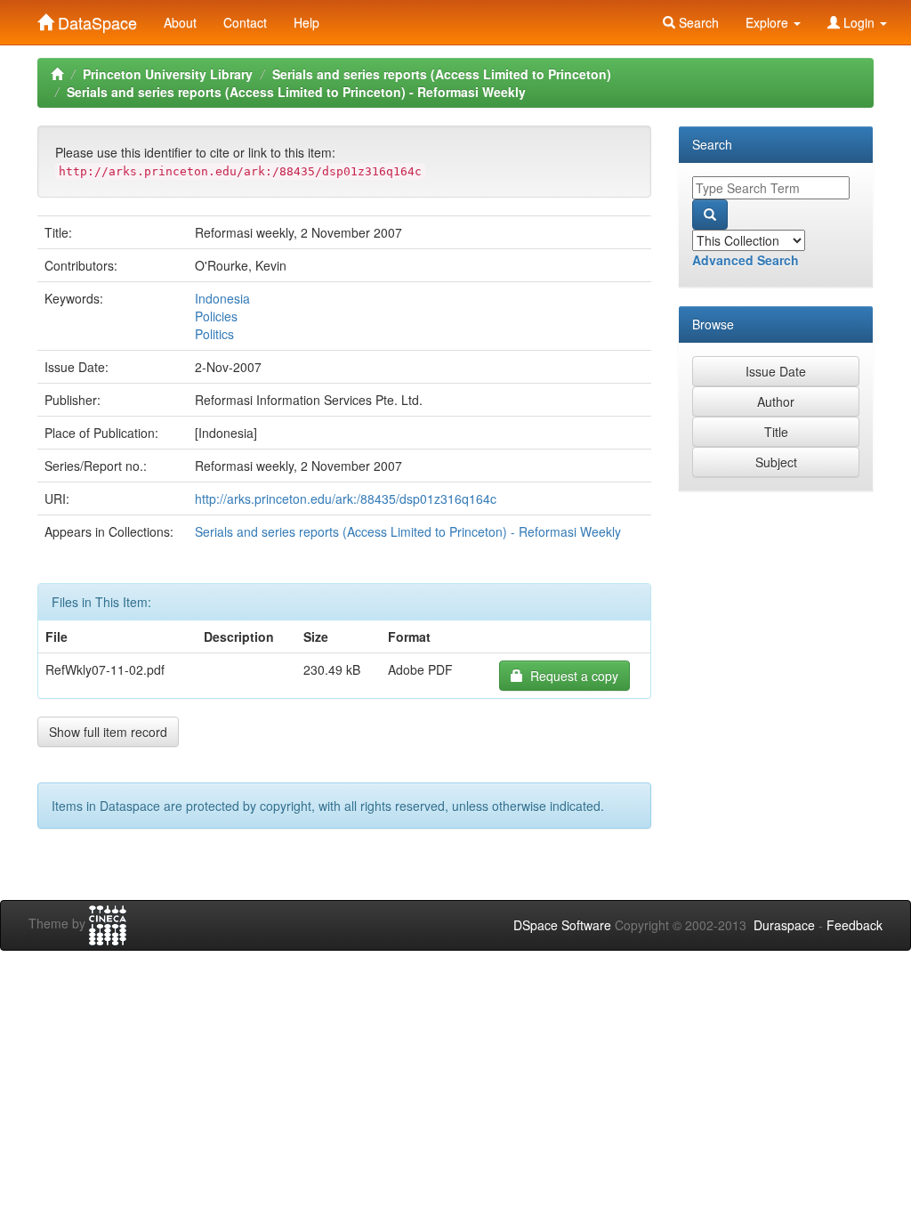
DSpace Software (562, 925)
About (180, 22)
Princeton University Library (168, 74)
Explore (769, 22)
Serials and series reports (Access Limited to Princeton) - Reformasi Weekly (296, 92)
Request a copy (570, 676)
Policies (216, 316)
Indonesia (222, 298)
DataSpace (95, 19)
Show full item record (108, 732)
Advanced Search (745, 260)
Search (697, 22)
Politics (214, 334)
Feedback (854, 925)
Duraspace (784, 925)
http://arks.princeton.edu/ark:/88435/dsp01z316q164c (345, 498)
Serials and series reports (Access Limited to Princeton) (441, 74)
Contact (245, 22)
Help (306, 22)
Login (859, 22)
